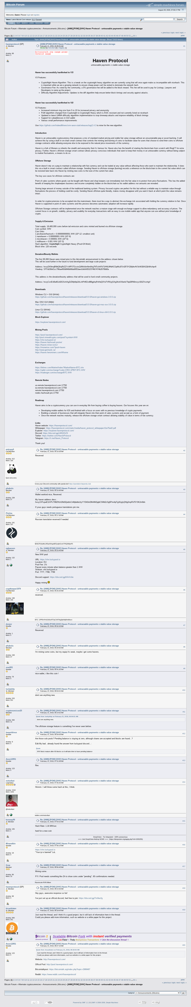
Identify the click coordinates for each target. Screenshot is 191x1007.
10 (26, 36)
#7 (184, 625)
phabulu (9, 488)
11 (28, 36)
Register (39, 23)
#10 (183, 690)
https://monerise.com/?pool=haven (50, 347)
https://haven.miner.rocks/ (46, 345)
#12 (183, 733)
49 (125, 36)
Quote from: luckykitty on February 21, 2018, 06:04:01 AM (57, 716)
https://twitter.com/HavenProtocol (56, 436)
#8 (184, 647)
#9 (184, 668)
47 (120, 36)
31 (79, 36)
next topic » (180, 32)
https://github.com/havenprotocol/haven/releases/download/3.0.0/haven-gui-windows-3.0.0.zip (75, 297)
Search (25, 23)
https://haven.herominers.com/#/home (51, 352)
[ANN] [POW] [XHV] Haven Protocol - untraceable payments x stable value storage (105, 28)
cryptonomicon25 (14, 711)
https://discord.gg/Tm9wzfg (91, 898)
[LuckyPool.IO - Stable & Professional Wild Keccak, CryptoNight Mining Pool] (10, 565)
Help (18, 23)
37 (94, 36)
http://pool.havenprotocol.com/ (60, 964)
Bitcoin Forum (10, 28)
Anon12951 (11, 759)
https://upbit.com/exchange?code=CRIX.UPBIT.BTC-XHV (60, 370)
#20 (183, 945)
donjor (9, 624)
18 (46, 36)
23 (59, 36)
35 (89, 36)
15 (38, 36)
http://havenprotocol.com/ (54, 959)
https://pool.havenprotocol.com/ (49, 335)
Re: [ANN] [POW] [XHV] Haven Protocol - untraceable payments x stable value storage (79, 449)
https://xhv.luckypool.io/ (45, 340)
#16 (183, 845)
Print (183, 35)
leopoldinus (11, 732)
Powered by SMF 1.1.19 (81, 1002)
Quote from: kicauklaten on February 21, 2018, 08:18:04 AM (57, 950)
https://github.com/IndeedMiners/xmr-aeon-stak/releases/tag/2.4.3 (67, 125)
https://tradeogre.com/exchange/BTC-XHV (53, 372)
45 (115, 36)
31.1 (33, 19)
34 (87, 36)
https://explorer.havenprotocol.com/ (50, 322)
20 (51, 36)
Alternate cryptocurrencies (29, 28)
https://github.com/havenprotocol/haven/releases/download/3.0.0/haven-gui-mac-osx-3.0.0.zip (75, 304)
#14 (183, 782)
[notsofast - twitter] (10, 815)
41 (104, 36)
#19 (183, 910)
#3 (184, 489)
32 (82, 36)
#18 (183, 888)
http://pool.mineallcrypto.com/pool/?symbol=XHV (56, 337)
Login (31, 23)
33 (84, 36)
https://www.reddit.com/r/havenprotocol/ (59, 974)
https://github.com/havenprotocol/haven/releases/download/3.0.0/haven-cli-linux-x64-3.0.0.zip (75, 312)
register (36, 15)
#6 (184, 590)
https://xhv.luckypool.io (50, 559)
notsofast (51, 48)
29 (74, 36)
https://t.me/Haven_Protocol (56, 438)
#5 (184, 549)
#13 (183, 760)
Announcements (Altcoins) (54, 28)
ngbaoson (10, 548)
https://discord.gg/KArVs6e (61, 577)
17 (44, 36)
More (46, 23)
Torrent (38, 19)
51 (130, 36)
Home (11, 23)
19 (49, 36)
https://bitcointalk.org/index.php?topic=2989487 (69, 969)
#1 (184, 46)
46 (117, 36)
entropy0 (10, 449)
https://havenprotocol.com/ (60, 425)
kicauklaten (11, 908)
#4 (184, 514)
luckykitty (10, 689)
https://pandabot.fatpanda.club (80, 484)
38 (97, 36)
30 (77, 36)
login (29, 15)
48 (122, 36)
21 (54, 36)
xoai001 (9, 667)
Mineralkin (11, 843)
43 (109, 36)
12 (31, 36)
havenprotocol (12, 44)
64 (134, 36)
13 (33, 36)
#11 (184, 712)
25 (64, 36)
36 (92, 36)
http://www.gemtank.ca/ (45, 350)
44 (112, 36)
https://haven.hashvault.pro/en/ (48, 342)
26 (66, 36)
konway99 (10, 820)
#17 (183, 866)
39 (99, 36)
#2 (184, 450)
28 (71, 36)
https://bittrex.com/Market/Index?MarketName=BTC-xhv (59, 367)
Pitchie (9, 513)
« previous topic (168, 32)
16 (41, 36)
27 (69, 36)
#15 (183, 821)
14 (36, 36)
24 (61, 36)
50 (127, 36)
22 (56, 36)
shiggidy (61, 48)
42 (107, 36)
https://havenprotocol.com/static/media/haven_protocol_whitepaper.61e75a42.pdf (81, 428)
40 (102, 36)
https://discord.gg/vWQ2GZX (55, 433)
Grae (8, 865)
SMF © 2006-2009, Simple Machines (105, 1002)
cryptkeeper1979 (13, 589)
